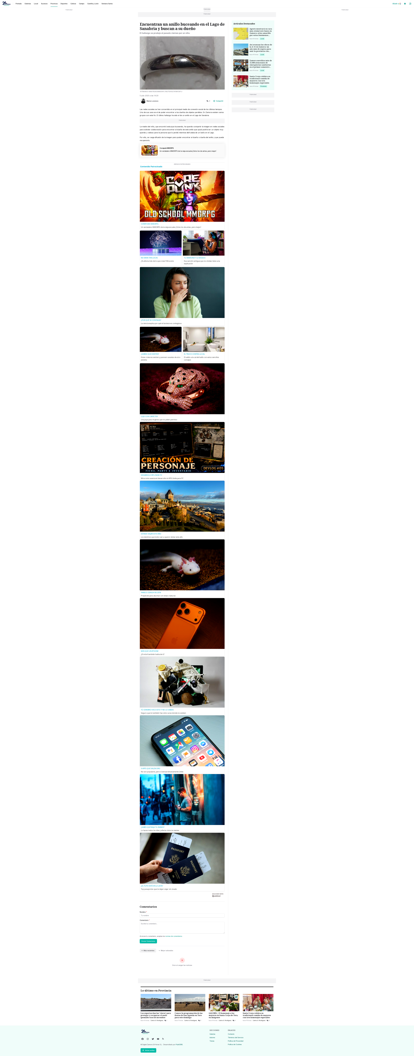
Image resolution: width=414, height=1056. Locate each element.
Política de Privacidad (235, 1041)
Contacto (231, 1034)
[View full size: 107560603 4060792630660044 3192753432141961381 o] (182, 63)
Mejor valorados (167, 950)
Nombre (143, 912)
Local (262, 38)
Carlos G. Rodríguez (157, 1020)
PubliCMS (179, 1044)
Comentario (145, 920)
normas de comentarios (173, 936)
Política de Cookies (235, 1044)
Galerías (28, 4)
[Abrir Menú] (410, 4)
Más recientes (149, 950)
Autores (212, 1037)
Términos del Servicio (235, 1037)
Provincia (263, 86)
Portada (19, 4)
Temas (212, 1041)
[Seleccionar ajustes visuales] (405, 3)
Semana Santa (107, 4)
